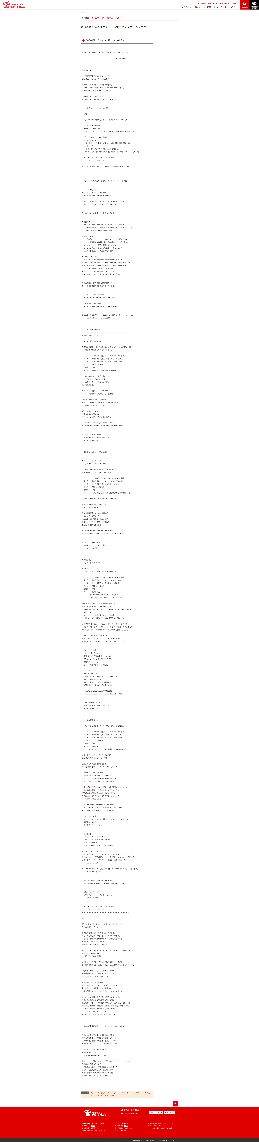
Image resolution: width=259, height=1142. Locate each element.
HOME (83, 12)
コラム (110, 18)
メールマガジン (98, 18)
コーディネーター (104, 1093)
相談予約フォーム (156, 1112)
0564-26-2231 (132, 1110)
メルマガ (136, 1093)
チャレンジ (126, 1093)
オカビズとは (186, 7)
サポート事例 (206, 7)
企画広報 (99, 1095)
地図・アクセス (213, 3)
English (233, 3)
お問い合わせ (224, 3)
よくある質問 (202, 3)
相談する (197, 7)
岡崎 (112, 1095)
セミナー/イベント (220, 7)
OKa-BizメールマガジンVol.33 (105, 40)
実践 (117, 18)
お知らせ (232, 7)
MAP (93, 1126)
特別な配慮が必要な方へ (137, 1140)
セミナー (116, 1093)
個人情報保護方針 (150, 1140)
